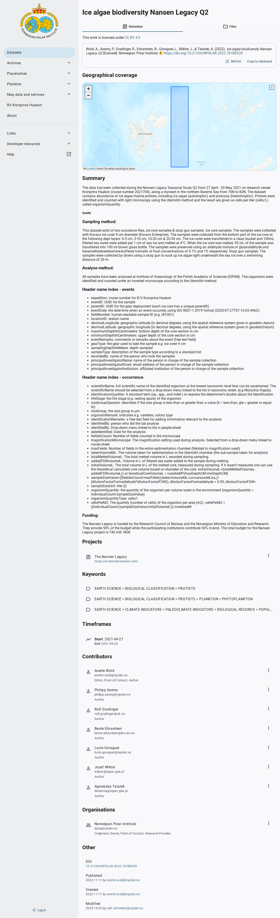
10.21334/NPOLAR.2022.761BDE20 (111, 866)
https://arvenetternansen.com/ (116, 561)
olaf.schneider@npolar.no (125, 908)
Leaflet (90, 168)
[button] (88, 88)
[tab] (132, 26)
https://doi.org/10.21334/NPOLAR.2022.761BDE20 (203, 53)
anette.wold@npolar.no (123, 880)
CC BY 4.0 (132, 38)
